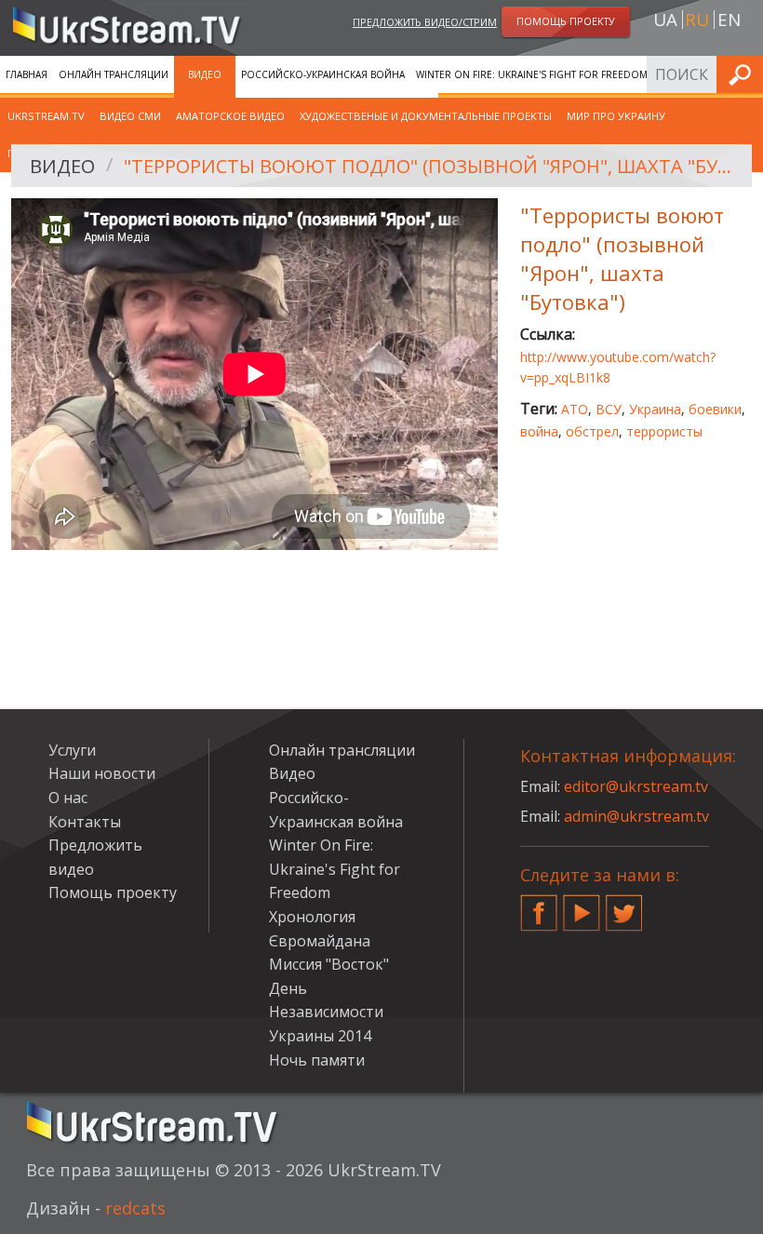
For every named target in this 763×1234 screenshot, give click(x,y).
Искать (743, 74)
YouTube (581, 905)
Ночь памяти (317, 1060)
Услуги (72, 750)
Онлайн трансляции (113, 74)
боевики (715, 409)
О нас (67, 797)
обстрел (592, 431)
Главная (26, 74)
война (539, 431)
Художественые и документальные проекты (426, 116)
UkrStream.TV (46, 116)
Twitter (624, 905)
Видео (204, 74)
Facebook (538, 905)
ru (697, 19)
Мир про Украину (616, 116)
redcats (135, 1208)
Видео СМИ (130, 116)
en (729, 19)
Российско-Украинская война (323, 74)
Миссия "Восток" (329, 964)
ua (665, 19)
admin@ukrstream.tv (636, 816)
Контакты (84, 821)
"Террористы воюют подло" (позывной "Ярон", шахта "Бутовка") (431, 166)
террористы (664, 431)
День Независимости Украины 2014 (326, 1012)
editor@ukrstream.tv (636, 786)
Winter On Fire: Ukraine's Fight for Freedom (532, 74)
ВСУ (609, 409)
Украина (655, 409)
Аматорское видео (230, 116)
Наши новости (101, 773)
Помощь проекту (112, 892)
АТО (574, 409)
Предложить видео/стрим (425, 22)
